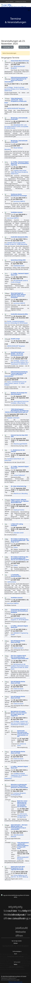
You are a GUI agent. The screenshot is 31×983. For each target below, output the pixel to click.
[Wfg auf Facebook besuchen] (8, 901)
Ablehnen (13, 979)
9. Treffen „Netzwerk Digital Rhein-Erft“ (19, 626)
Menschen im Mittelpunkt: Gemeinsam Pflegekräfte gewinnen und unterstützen (19, 786)
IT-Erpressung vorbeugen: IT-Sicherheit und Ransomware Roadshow (19, 611)
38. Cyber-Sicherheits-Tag (18, 486)
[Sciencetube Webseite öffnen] (3, 905)
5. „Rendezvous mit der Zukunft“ (18, 450)
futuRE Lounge (15, 338)
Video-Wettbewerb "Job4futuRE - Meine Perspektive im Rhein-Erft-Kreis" (16, 100)
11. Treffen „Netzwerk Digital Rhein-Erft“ (20, 274)
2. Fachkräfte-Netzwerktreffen (16, 575)
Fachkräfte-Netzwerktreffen (19, 237)
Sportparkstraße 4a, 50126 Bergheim (16, 946)
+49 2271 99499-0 (9, 1)
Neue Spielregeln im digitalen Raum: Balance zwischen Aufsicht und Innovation (18, 295)
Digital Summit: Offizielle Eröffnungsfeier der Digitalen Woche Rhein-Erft (20, 501)
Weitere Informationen (15, 982)
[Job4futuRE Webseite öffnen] (15, 922)
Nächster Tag (24, 47)
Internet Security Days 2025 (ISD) (19, 435)
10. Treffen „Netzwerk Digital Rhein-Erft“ (20, 467)
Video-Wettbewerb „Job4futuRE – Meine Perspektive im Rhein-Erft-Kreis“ (23, 845)
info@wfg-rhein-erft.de (20, 1)
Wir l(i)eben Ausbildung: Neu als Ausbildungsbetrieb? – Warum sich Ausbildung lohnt (20, 558)
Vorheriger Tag (8, 47)
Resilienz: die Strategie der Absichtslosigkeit (19, 393)
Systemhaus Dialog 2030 (18, 260)
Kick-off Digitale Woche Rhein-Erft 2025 (18, 641)
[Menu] (29, 10)
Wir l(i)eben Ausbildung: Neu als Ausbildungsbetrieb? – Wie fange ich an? (20, 540)
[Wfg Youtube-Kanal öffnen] (17, 901)
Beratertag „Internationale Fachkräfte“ (19, 118)
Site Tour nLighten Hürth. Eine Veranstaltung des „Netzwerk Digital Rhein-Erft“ (20, 657)
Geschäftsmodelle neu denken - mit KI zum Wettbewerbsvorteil (17, 353)
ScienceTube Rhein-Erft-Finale (20, 61)
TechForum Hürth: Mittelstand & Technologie (19, 194)
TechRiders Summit (17, 212)
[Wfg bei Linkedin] (27, 905)
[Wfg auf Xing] (22, 905)
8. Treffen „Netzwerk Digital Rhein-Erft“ (19, 767)
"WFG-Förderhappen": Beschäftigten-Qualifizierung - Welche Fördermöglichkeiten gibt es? (16, 410)
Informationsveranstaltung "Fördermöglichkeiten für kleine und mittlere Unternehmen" (16, 80)
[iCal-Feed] (29, 50)
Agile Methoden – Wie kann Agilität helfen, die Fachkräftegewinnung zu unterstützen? (19, 827)
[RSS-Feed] (28, 50)
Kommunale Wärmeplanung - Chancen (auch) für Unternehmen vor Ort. (23, 733)
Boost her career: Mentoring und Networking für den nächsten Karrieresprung (22, 803)
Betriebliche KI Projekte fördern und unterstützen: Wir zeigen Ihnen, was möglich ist (19, 713)
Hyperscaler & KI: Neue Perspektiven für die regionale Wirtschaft (18, 868)
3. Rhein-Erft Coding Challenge (17, 524)
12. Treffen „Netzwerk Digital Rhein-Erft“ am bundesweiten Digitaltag (20, 163)
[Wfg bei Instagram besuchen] (13, 901)
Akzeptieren (4, 979)
